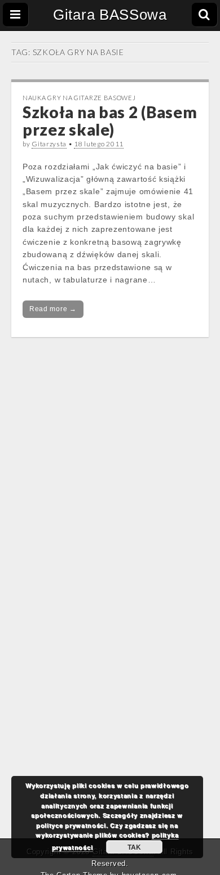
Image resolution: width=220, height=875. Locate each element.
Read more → (53, 309)
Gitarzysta (49, 144)
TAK (134, 847)
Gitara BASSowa (110, 14)
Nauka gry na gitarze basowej (79, 97)
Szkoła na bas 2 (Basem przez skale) (110, 120)
